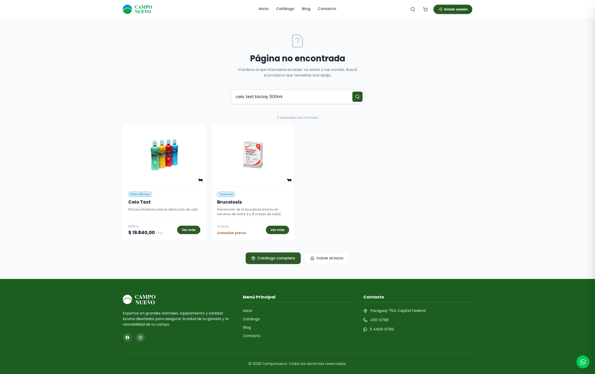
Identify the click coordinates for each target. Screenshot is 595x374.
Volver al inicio (330, 258)
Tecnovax (226, 194)
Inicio (264, 8)
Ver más (189, 230)
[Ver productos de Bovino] (200, 180)
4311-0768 (379, 320)
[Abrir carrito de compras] (425, 9)
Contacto (327, 8)
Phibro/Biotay (140, 194)
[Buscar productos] (412, 9)
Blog (306, 8)
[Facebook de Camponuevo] (127, 337)
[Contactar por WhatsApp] (582, 361)
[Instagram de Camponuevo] (140, 337)
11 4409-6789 (382, 329)
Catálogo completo (276, 258)
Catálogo (285, 8)
